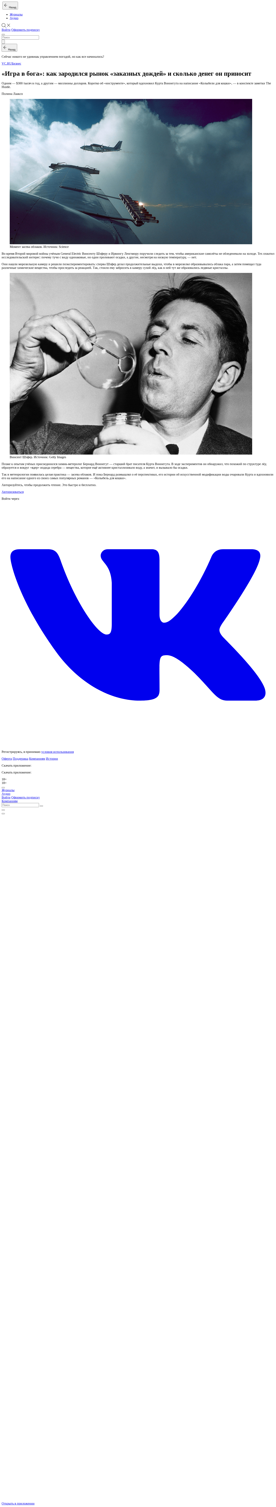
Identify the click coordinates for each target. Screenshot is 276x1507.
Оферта (7, 758)
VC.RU (7, 63)
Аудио (14, 18)
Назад (11, 7)
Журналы (16, 14)
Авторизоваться (13, 492)
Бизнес (16, 63)
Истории (52, 758)
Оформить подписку (25, 29)
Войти (6, 29)
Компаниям (37, 758)
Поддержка (20, 758)
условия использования (57, 752)
